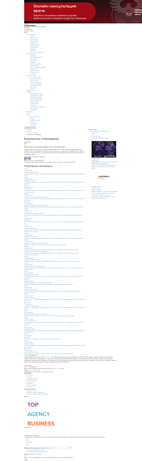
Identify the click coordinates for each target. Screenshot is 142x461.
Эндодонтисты (35, 72)
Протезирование (35, 46)
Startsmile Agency (37, 454)
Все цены (33, 88)
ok (28, 443)
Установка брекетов (36, 83)
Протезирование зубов (37, 95)
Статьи (29, 92)
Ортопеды (33, 59)
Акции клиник (31, 90)
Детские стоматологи (36, 57)
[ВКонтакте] (25, 159)
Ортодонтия (34, 42)
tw (28, 445)
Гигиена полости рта (36, 97)
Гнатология (34, 110)
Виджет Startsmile (32, 385)
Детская (33, 36)
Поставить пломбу (36, 77)
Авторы (29, 377)
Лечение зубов (35, 41)
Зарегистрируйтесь (40, 162)
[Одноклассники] (27, 159)
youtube (29, 442)
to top (25, 456)
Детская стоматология (37, 98)
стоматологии (49, 357)
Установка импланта (36, 82)
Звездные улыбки (35, 120)
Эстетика (33, 50)
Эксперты (33, 125)
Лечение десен (35, 103)
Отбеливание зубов (36, 85)
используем (29, 457)
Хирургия (33, 49)
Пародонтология (35, 44)
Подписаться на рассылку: (32, 448)
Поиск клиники (31, 34)
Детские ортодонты (36, 64)
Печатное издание (32, 378)
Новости (33, 121)
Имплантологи (35, 65)
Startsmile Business (32, 380)
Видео (32, 118)
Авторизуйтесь (28, 162)
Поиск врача (30, 54)
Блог (28, 113)
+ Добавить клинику (30, 127)
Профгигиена (34, 47)
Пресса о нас (31, 381)
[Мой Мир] (30, 159)
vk (28, 440)
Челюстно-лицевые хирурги (38, 67)
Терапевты (34, 60)
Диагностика (34, 37)
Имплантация (34, 39)
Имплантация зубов (36, 100)
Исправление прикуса (37, 93)
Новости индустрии (32, 133)
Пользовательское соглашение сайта (37, 451)
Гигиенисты (34, 69)
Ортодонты (34, 55)
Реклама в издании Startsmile (35, 392)
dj (27, 438)
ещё (28, 115)
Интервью (30, 112)
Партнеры (30, 383)
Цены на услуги (31, 75)
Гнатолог (33, 74)
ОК (26, 459)
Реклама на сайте (32, 391)
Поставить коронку (36, 79)
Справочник (34, 123)
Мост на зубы (34, 80)
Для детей (33, 87)
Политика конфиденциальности (36, 450)
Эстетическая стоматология (38, 107)
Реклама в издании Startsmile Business (37, 394)
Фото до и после (35, 116)
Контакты (29, 386)
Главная (29, 129)
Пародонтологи (35, 70)
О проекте (30, 375)
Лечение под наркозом (37, 52)
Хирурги (33, 62)
